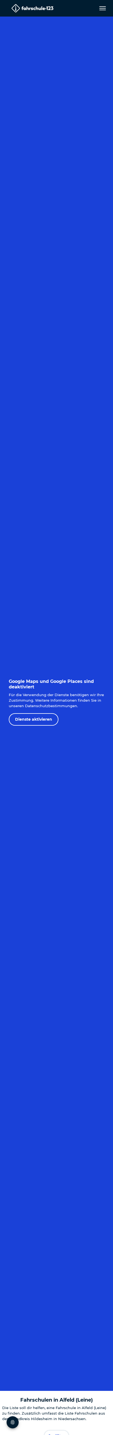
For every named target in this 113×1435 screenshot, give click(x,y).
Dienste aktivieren (33, 719)
